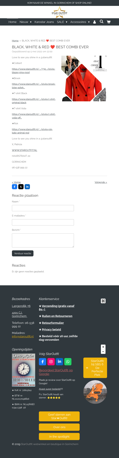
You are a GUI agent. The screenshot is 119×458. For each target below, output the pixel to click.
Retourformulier (53, 322)
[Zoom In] (103, 347)
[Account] (94, 22)
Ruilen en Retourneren (57, 316)
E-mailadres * (19, 215)
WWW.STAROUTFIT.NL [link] (24, 150)
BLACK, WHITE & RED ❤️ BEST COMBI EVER (46, 40)
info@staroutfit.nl (23, 336)
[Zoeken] (101, 21)
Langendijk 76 (21, 306)
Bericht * (16, 230)
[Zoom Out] (103, 351)
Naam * (16, 201)
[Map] (95, 326)
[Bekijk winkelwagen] (108, 22)
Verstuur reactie (22, 253)
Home (15, 40)
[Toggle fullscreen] (103, 301)
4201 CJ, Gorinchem (19, 314)
